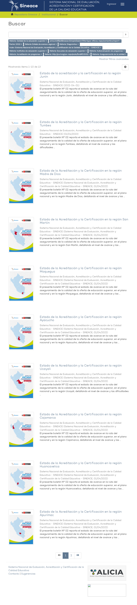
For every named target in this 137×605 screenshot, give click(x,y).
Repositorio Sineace (26, 14)
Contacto (13, 574)
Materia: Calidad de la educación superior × (28, 41)
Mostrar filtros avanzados (114, 59)
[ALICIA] (107, 573)
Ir (125, 34)
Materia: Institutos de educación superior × (28, 51)
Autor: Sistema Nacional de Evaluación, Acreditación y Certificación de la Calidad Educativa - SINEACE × (55, 47)
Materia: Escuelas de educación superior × (68, 51)
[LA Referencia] (107, 590)
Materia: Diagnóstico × (69, 44)
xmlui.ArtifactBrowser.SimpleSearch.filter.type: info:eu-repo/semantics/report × (85, 41)
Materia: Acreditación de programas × (25, 54)
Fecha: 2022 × (15, 44)
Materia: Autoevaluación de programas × (107, 51)
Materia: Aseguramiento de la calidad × (109, 54)
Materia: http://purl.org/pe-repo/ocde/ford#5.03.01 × (67, 54)
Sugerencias (28, 574)
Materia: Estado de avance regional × (41, 44)
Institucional (49, 14)
